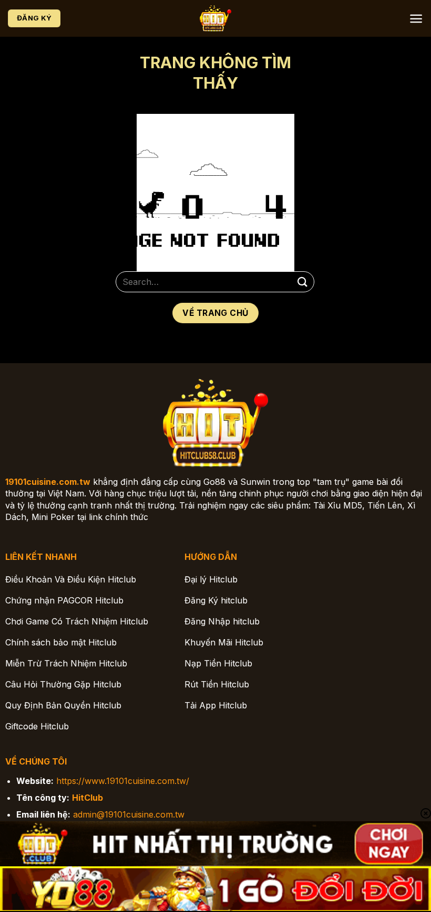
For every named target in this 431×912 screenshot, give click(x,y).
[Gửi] (302, 281)
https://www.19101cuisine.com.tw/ (122, 781)
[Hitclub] (215, 18)
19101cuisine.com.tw (47, 481)
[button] (416, 19)
